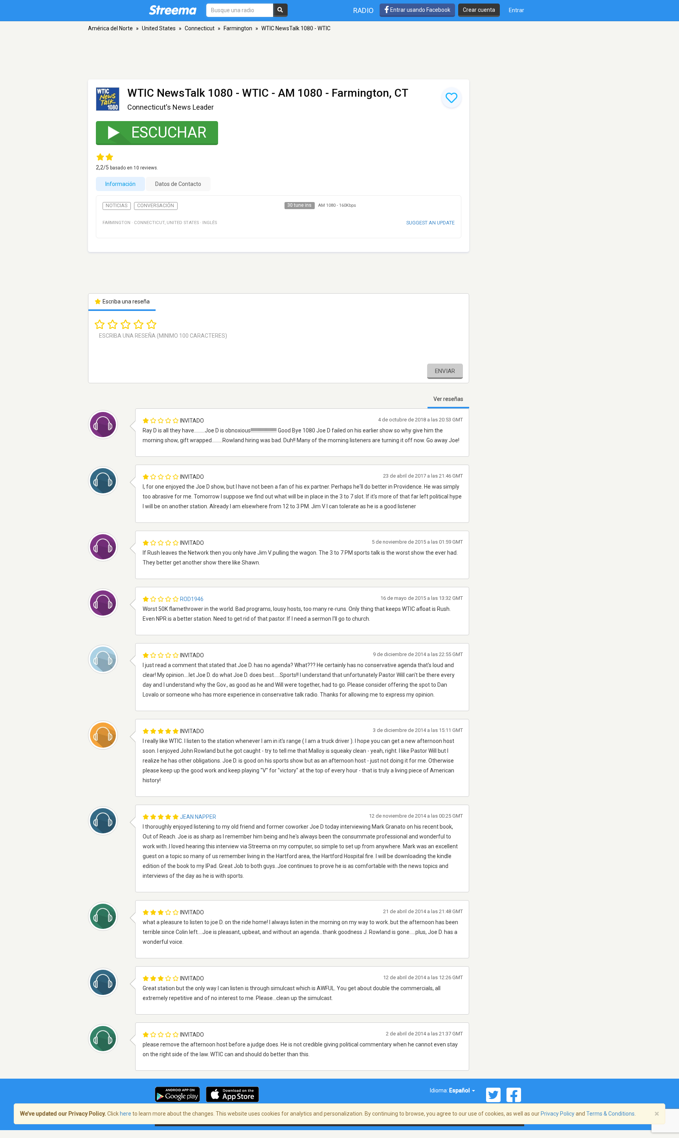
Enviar (445, 371)
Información (120, 184)
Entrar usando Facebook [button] (419, 10)
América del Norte (110, 28)
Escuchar (168, 132)
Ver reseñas (448, 399)
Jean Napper (198, 817)
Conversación (155, 205)
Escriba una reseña (125, 301)
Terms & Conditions (610, 1113)
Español (460, 1090)
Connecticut (200, 28)
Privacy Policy (557, 1113)
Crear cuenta (479, 10)
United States (159, 28)
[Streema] (172, 10)
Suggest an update (430, 223)
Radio (363, 10)
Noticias (116, 205)
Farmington (238, 28)
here (125, 1113)
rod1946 (192, 599)
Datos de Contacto (178, 184)
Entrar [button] (516, 10)
